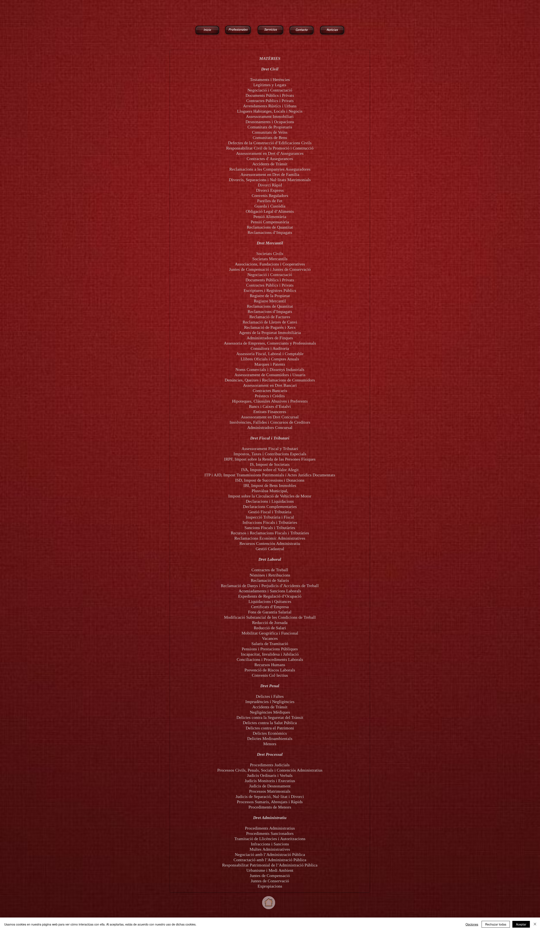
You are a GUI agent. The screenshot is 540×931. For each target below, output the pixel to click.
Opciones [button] (472, 924)
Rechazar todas (495, 924)
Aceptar (521, 924)
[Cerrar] (534, 924)
